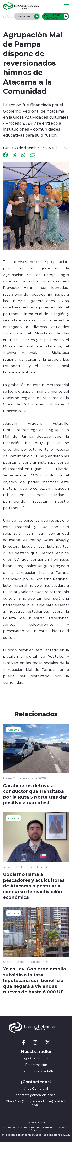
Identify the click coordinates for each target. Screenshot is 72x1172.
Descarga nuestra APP (36, 1071)
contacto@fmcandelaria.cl (36, 1095)
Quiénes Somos (36, 1058)
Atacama (13, 729)
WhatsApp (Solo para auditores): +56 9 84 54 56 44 (36, 1103)
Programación (36, 1065)
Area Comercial (36, 1088)
